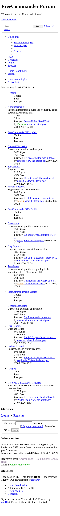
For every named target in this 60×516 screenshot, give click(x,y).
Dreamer (21, 124)
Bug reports (14, 166)
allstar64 (35, 479)
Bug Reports (14, 246)
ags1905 (21, 180)
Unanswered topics (17, 79)
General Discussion (17, 146)
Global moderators (20, 464)
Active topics (14, 82)
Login (5, 415)
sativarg (21, 160)
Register (18, 415)
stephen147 (23, 360)
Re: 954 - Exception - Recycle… (40, 257)
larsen (20, 240)
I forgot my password (32, 426)
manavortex (23, 320)
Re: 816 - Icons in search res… (39, 357)
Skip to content (8, 19)
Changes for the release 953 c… (40, 280)
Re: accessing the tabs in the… (39, 158)
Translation (13, 266)
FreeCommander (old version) (23, 291)
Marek (20, 201)
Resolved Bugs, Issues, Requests (24, 382)
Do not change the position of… (40, 178)
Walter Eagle (23, 400)
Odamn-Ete (23, 260)
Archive (12, 368)
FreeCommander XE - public (22, 132)
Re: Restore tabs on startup (37, 317)
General (12, 92)
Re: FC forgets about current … (40, 337)
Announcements (16, 107)
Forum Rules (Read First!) (37, 121)
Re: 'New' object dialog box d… (40, 397)
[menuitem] (23, 42)
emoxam (21, 340)
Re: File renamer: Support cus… (40, 198)
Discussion (13, 223)
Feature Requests (16, 186)
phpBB (5, 502)
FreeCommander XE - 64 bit (22, 209)
